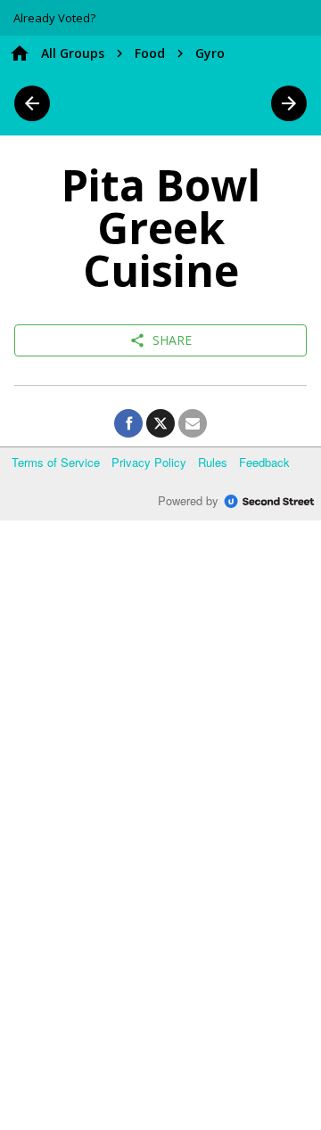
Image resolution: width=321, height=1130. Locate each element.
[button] (54, 18)
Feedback (264, 462)
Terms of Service (56, 462)
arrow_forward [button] (289, 103)
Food (150, 53)
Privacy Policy (148, 462)
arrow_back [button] (32, 103)
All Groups (72, 53)
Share (160, 340)
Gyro (210, 53)
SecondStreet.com (269, 502)
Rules (212, 462)
